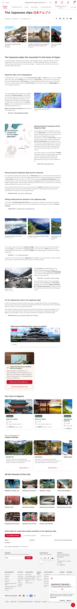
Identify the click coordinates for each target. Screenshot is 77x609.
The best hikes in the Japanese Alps (26, 208)
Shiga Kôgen (57, 272)
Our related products (29, 535)
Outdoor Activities (16, 546)
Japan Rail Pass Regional (30, 578)
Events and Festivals (46, 523)
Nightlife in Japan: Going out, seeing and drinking (12, 490)
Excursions (34, 7)
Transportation (17, 7)
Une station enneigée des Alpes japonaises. (13, 45)
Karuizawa (38, 457)
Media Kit (7, 581)
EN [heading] (45, 2)
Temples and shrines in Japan (29, 490)
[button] (4, 36)
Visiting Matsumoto (49, 164)
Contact (7, 601)
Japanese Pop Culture (29, 523)
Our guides (20, 582)
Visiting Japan (5, 7)
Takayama (36, 284)
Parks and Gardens (28, 507)
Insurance (44, 601)
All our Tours (20, 574)
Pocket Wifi (39, 579)
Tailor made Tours (20, 580)
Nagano (53, 270)
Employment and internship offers (10, 584)
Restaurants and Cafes (64, 507)
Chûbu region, (54, 83)
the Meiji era (38, 181)
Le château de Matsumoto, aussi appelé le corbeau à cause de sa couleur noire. (38, 45)
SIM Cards (39, 576)
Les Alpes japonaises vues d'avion (13, 237)
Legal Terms (13, 601)
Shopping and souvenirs (12, 523)
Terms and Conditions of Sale (25, 601)
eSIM (38, 577)
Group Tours (20, 576)
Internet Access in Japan (60, 7)
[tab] (13, 535)
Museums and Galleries (47, 507)
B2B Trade (7, 579)
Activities (73, 7)
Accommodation (46, 7)
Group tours (10, 416)
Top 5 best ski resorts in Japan (51, 278)
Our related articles (13, 535)
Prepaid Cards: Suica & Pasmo (30, 580)
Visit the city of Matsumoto (25, 193)
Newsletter (7, 576)
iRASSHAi (7, 590)
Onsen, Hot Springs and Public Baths (64, 490)
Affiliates (6, 578)
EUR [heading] (50, 2)
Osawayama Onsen (29, 248)
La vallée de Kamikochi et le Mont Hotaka (38, 237)
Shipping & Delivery (9, 588)
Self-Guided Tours (21, 578)
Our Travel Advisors (20, 585)
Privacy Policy (37, 601)
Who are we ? (7, 574)
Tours (26, 7)
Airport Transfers (28, 582)
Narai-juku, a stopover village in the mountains (26, 315)
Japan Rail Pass (28, 574)
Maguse (12, 248)
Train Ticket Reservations (30, 576)
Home (6, 546)
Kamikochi (10, 457)
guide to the (23, 255)
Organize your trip (46, 535)
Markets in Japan (45, 490)
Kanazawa (47, 282)
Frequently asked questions (10, 586)
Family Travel (9, 507)
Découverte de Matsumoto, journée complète (32, 338)
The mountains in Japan (21, 113)
